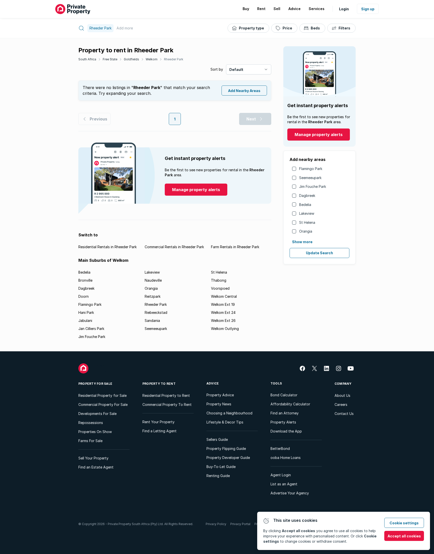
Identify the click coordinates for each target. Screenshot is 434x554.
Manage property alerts (319, 134)
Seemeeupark (310, 178)
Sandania (152, 320)
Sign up (367, 9)
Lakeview (306, 213)
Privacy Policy (216, 524)
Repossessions (90, 422)
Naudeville (153, 280)
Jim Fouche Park (312, 186)
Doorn (83, 296)
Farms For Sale (90, 441)
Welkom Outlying (225, 328)
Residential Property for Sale (102, 395)
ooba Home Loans (285, 457)
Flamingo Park (310, 168)
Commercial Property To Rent (167, 404)
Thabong (218, 280)
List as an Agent (283, 484)
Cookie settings (404, 523)
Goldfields (131, 59)
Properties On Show (95, 432)
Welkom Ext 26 (223, 320)
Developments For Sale (97, 413)
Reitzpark (152, 296)
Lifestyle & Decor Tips (224, 422)
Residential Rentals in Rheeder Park (107, 247)
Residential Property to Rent (166, 395)
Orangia (305, 231)
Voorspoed (220, 288)
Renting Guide (218, 476)
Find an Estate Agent (96, 467)
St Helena (307, 222)
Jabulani (85, 320)
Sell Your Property (93, 458)
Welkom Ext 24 (223, 312)
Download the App (286, 431)
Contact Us (344, 413)
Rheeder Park (173, 59)
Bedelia (305, 204)
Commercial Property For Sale (103, 404)
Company (343, 384)
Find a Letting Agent (159, 431)
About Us (342, 395)
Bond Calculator (283, 395)
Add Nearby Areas (244, 91)
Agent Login (280, 475)
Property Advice (220, 395)
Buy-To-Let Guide (221, 466)
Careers (341, 404)
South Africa (87, 59)
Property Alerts (283, 422)
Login (344, 9)
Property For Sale (95, 384)
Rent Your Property (158, 422)
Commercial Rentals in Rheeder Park (174, 247)
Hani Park (86, 312)
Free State (110, 59)
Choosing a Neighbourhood (229, 413)
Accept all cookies (404, 536)
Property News (218, 404)
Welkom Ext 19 (223, 304)
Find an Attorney (284, 413)
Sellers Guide (217, 439)
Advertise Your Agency (289, 493)
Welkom (151, 59)
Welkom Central (224, 296)
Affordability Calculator (290, 404)
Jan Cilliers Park (91, 328)
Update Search (319, 253)
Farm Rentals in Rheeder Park (235, 247)
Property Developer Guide (228, 457)
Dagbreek (307, 195)
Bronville (85, 280)
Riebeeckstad (156, 312)
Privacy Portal (240, 524)
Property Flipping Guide (226, 448)
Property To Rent (159, 384)
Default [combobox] (236, 69)
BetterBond (280, 448)
